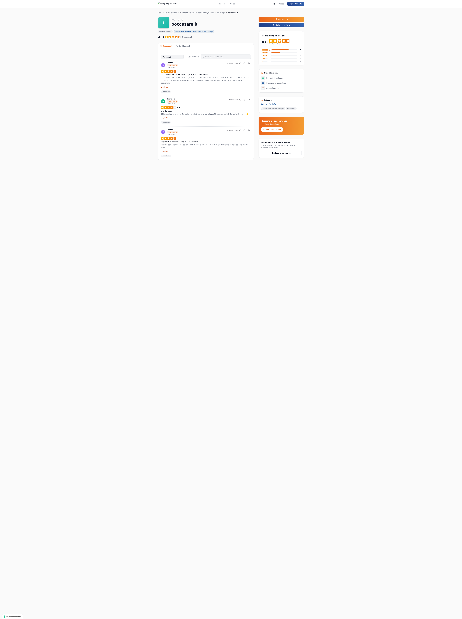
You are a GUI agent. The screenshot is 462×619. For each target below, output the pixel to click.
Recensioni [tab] (167, 46)
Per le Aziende (296, 4)
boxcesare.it (177, 20)
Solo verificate (193, 57)
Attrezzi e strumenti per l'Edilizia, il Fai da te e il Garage (203, 13)
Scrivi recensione (283, 25)
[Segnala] (249, 63)
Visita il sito (283, 19)
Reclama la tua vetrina (281, 153)
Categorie (222, 4)
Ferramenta (291, 108)
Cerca (232, 4)
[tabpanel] (206, 104)
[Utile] (244, 63)
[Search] (274, 4)
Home (160, 13)
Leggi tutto (164, 87)
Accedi (282, 4)
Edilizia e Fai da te (172, 13)
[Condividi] (240, 63)
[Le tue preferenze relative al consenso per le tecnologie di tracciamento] (12, 616)
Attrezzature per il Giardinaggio (273, 108)
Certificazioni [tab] (184, 46)
